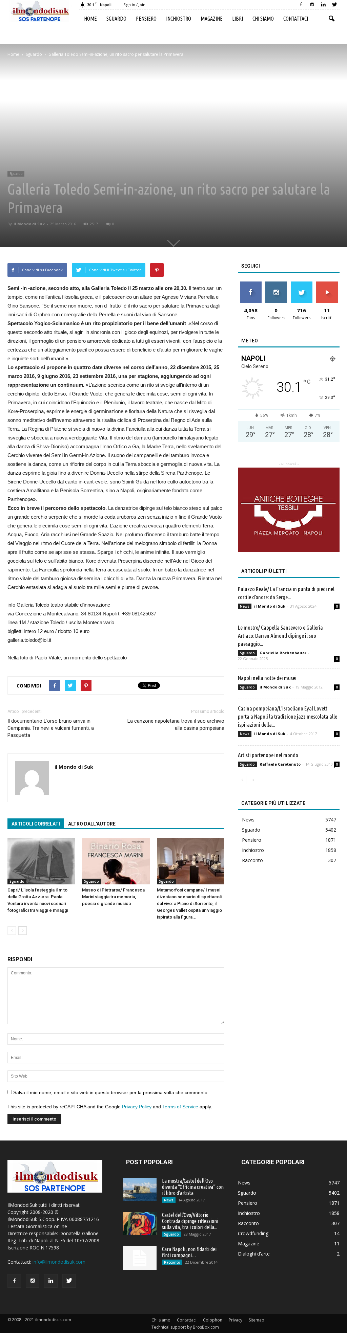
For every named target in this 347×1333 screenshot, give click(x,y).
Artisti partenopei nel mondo (268, 755)
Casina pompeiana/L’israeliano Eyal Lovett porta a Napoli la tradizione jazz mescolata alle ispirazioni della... (287, 716)
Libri (237, 19)
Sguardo (116, 19)
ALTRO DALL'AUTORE (92, 824)
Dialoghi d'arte (254, 1253)
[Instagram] (312, 4)
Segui (276, 284)
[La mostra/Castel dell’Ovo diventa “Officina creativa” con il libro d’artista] (140, 1189)
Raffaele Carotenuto (280, 764)
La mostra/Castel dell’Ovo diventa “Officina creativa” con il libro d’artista (193, 1187)
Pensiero (146, 19)
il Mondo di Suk (29, 223)
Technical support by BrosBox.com (185, 1327)
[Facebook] (301, 4)
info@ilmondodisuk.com (59, 1262)
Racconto (252, 860)
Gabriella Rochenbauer (283, 652)
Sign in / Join (134, 4)
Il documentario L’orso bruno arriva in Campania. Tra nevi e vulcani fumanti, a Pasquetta (50, 728)
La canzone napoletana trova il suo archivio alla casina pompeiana (175, 724)
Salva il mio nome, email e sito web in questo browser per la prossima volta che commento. (111, 1092)
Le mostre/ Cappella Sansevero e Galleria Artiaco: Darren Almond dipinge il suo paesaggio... (280, 635)
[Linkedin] (323, 4)
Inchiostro (178, 19)
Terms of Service (180, 1106)
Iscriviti (327, 284)
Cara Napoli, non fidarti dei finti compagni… (189, 1252)
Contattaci (295, 19)
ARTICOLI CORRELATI (36, 824)
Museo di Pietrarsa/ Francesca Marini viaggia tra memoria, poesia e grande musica (113, 896)
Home (90, 19)
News (244, 606)
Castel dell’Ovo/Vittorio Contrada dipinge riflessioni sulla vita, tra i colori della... (190, 1221)
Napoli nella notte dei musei (267, 678)
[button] (331, 19)
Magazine (212, 19)
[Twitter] (334, 4)
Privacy (235, 1320)
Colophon (212, 1320)
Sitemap (256, 1320)
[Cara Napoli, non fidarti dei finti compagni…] (140, 1258)
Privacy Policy (136, 1106)
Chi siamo (263, 19)
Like (250, 284)
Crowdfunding (253, 1233)
